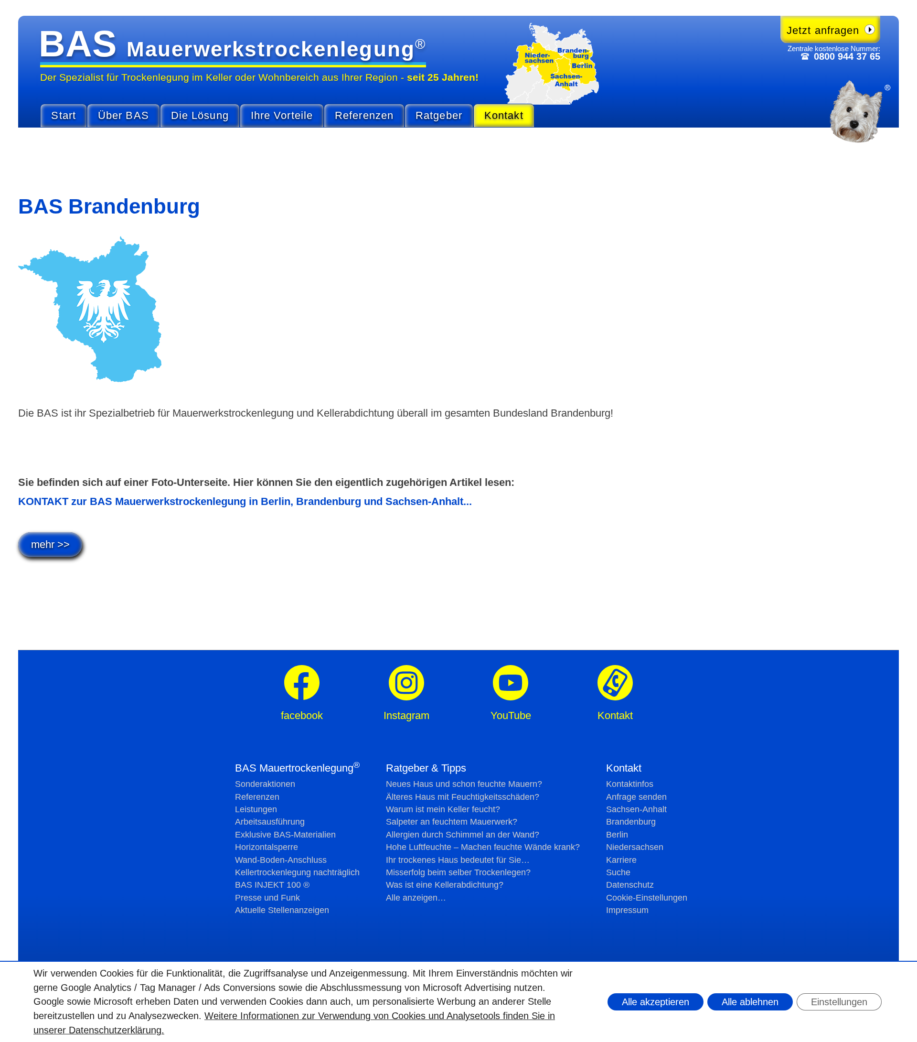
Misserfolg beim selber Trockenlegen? (458, 872)
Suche (618, 872)
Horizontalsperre (266, 847)
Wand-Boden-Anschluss (281, 860)
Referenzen (364, 115)
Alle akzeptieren (655, 1002)
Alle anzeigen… (416, 897)
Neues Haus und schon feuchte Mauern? (464, 784)
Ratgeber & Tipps (426, 768)
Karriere (621, 860)
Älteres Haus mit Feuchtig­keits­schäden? (462, 797)
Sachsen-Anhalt (636, 809)
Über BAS (123, 115)
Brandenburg (631, 822)
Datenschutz (630, 885)
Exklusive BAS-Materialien (285, 834)
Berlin (617, 834)
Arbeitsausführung (270, 822)
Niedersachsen (634, 847)
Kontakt (503, 115)
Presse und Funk (267, 897)
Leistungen (256, 809)
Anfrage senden (636, 797)
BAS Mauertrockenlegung (297, 768)
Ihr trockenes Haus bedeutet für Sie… (458, 860)
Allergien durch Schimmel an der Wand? (462, 834)
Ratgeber (439, 115)
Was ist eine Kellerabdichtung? (444, 885)
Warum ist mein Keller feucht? (443, 809)
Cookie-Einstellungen (646, 897)
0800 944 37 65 (847, 56)
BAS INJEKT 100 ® (272, 885)
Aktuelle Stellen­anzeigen (282, 910)
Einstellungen (839, 1002)
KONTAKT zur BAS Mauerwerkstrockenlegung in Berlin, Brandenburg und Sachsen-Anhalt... (245, 501)
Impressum (627, 910)
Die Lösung (200, 115)
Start (63, 115)
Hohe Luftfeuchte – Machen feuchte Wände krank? (483, 847)
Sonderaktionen (265, 784)
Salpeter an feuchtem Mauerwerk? (451, 822)
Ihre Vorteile (282, 115)
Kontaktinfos (629, 784)
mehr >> (50, 544)
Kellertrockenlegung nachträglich (297, 872)
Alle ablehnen (750, 1002)
